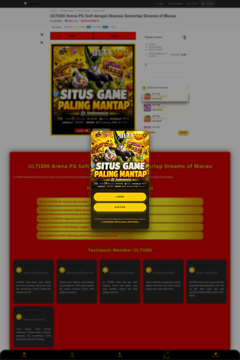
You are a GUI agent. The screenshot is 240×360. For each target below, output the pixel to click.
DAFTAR (120, 207)
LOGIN (120, 197)
